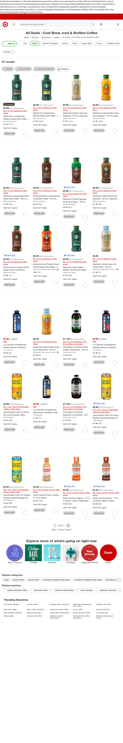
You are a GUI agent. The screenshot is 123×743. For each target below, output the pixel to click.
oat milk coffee (32, 604)
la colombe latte (102, 613)
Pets (72, 4)
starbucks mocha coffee (59, 609)
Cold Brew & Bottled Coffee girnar (56, 580)
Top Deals (55, 9)
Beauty (39, 4)
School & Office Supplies (98, 4)
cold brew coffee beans (64, 590)
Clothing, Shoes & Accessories (59, 1)
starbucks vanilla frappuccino (56, 617)
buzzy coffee (78, 609)
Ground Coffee (18, 580)
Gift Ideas (70, 7)
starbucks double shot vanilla (104, 617)
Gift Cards (78, 7)
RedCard (18, 12)
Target (26, 37)
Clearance (15, 9)
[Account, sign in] (105, 24)
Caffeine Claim (113, 43)
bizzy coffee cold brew (35, 609)
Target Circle (27, 12)
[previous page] (55, 525)
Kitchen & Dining (92, 1)
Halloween (41, 1)
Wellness (84, 4)
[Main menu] (13, 24)
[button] (9, 104)
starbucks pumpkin (34, 613)
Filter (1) (11, 43)
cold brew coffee (41, 590)
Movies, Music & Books (44, 7)
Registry (10, 12)
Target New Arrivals (8, 1)
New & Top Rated (50, 43)
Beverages (46, 37)
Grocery (9, 4)
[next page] (68, 525)
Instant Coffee (33, 580)
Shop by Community (92, 7)
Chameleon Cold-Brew (70, 352)
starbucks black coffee (81, 613)
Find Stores (37, 12)
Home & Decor (78, 1)
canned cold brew (103, 609)
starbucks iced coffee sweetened (81, 617)
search (93, 24)
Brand (65, 43)
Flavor (99, 43)
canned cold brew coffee (17, 590)
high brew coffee (10, 609)
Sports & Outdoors (63, 4)
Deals (8, 9)
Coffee (56, 37)
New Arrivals (25, 9)
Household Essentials (22, 4)
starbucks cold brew (107, 590)
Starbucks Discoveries (10, 121)
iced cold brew (86, 590)
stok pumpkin (9, 616)
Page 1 (55, 529)
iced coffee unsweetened (59, 613)
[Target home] (5, 24)
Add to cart (9, 134)
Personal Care (49, 4)
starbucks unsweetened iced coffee (82, 605)
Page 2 (61, 529)
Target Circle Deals (67, 9)
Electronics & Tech (14, 7)
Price (75, 43)
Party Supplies (60, 7)
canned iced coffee (34, 616)
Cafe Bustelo (8, 417)
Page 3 (68, 529)
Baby (34, 4)
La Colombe (8, 350)
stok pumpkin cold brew (13, 613)
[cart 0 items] (118, 24)
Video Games (28, 7)
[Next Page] (119, 44)
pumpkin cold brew (103, 604)
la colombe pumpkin (11, 604)
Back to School (23, 1)
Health (77, 4)
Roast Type (87, 43)
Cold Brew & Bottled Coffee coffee (88, 580)
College (33, 1)
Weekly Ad (79, 9)
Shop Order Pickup (92, 9)
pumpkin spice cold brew (59, 604)
